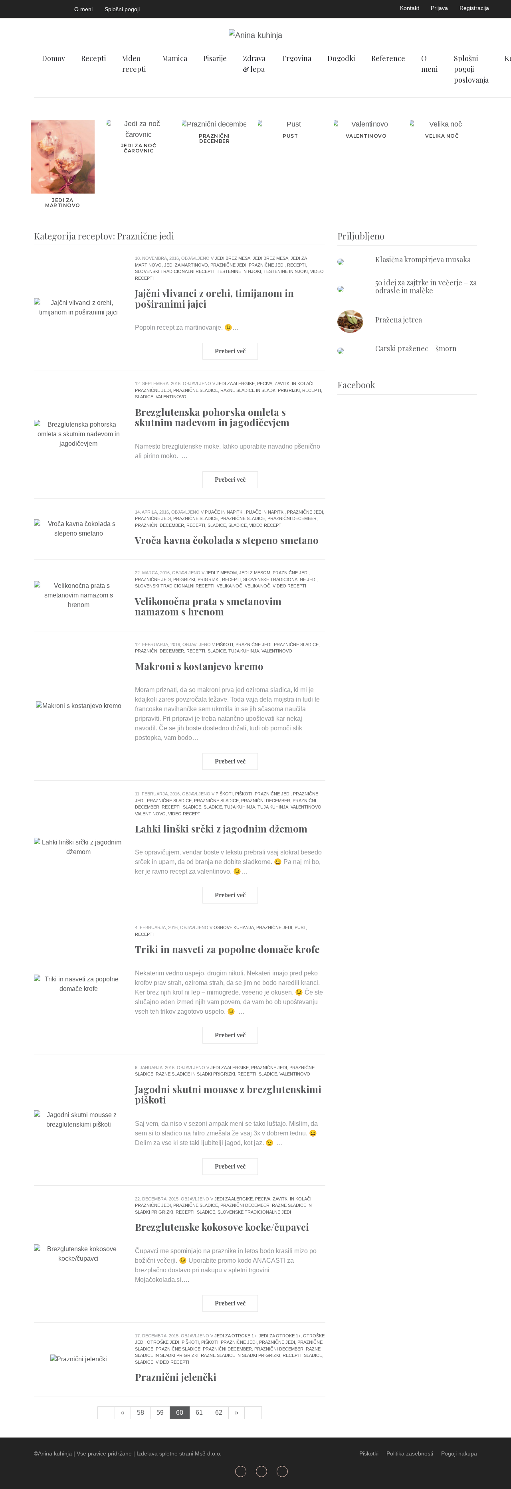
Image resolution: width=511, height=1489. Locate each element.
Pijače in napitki (224, 512)
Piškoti (224, 644)
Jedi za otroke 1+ (235, 1335)
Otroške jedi (163, 1342)
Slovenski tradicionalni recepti (174, 271)
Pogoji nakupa (459, 1453)
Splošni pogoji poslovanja (471, 69)
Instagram (53, 7)
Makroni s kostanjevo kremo (199, 666)
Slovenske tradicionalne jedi (280, 579)
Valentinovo (171, 396)
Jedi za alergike (235, 383)
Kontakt (409, 8)
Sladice (144, 396)
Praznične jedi (228, 265)
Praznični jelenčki (175, 1376)
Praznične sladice (195, 390)
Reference (388, 58)
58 (140, 1412)
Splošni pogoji (122, 9)
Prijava (439, 8)
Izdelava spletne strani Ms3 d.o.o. (179, 1453)
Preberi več (230, 351)
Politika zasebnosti (409, 1453)
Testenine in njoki (239, 271)
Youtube (34, 7)
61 (199, 1412)
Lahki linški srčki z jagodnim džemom (221, 828)
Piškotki (368, 1453)
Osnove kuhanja (234, 927)
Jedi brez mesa (232, 258)
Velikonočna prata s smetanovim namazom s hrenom (208, 606)
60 (179, 1412)
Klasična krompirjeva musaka (423, 259)
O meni (83, 9)
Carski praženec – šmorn (416, 348)
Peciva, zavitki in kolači (285, 383)
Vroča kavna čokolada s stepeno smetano (227, 540)
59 (160, 1412)
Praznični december (292, 518)
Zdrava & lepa (254, 63)
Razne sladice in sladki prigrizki (260, 390)
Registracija (474, 8)
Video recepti (134, 63)
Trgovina (296, 58)
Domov (53, 58)
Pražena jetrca (398, 319)
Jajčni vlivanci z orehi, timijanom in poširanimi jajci (214, 298)
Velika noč (229, 585)
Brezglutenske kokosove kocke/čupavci (222, 1226)
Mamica (174, 58)
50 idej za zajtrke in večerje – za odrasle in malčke (426, 286)
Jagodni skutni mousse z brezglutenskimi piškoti (228, 1094)
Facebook (15, 7)
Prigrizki (184, 579)
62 (218, 1412)
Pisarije (215, 58)
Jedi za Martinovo (186, 265)
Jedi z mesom (221, 572)
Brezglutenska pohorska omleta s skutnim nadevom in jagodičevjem (212, 417)
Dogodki (341, 58)
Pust (300, 927)
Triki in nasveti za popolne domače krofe (227, 949)
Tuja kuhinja (243, 651)
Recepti (93, 58)
